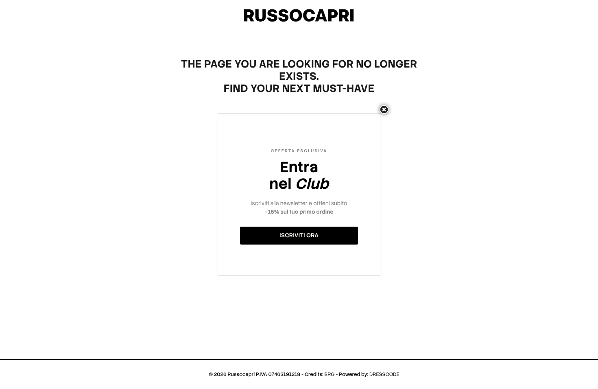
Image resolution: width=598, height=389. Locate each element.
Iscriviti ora (299, 235)
